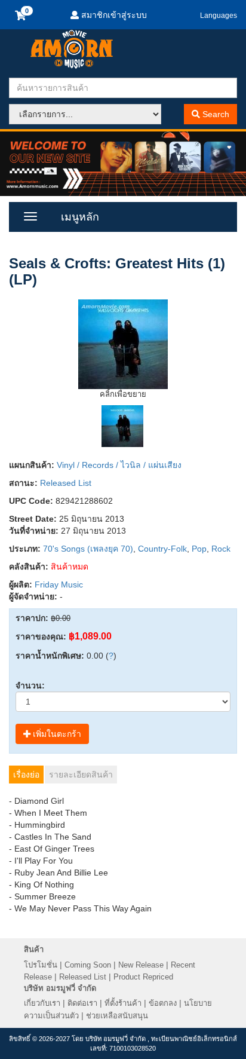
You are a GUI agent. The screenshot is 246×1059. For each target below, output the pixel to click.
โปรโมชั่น (40, 964)
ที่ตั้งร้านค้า (123, 1003)
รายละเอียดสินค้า (81, 774)
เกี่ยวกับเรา (42, 1003)
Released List (65, 483)
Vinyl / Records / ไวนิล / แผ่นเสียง (119, 465)
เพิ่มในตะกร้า (55, 734)
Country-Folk (162, 548)
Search (214, 114)
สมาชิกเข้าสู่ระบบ (113, 15)
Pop (199, 548)
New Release (141, 964)
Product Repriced (143, 976)
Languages (218, 15)
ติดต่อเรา (82, 1003)
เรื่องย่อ (26, 774)
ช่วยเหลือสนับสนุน (117, 1015)
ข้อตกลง (163, 1003)
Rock (220, 548)
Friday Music (59, 584)
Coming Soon (87, 964)
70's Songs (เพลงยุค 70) (88, 548)
